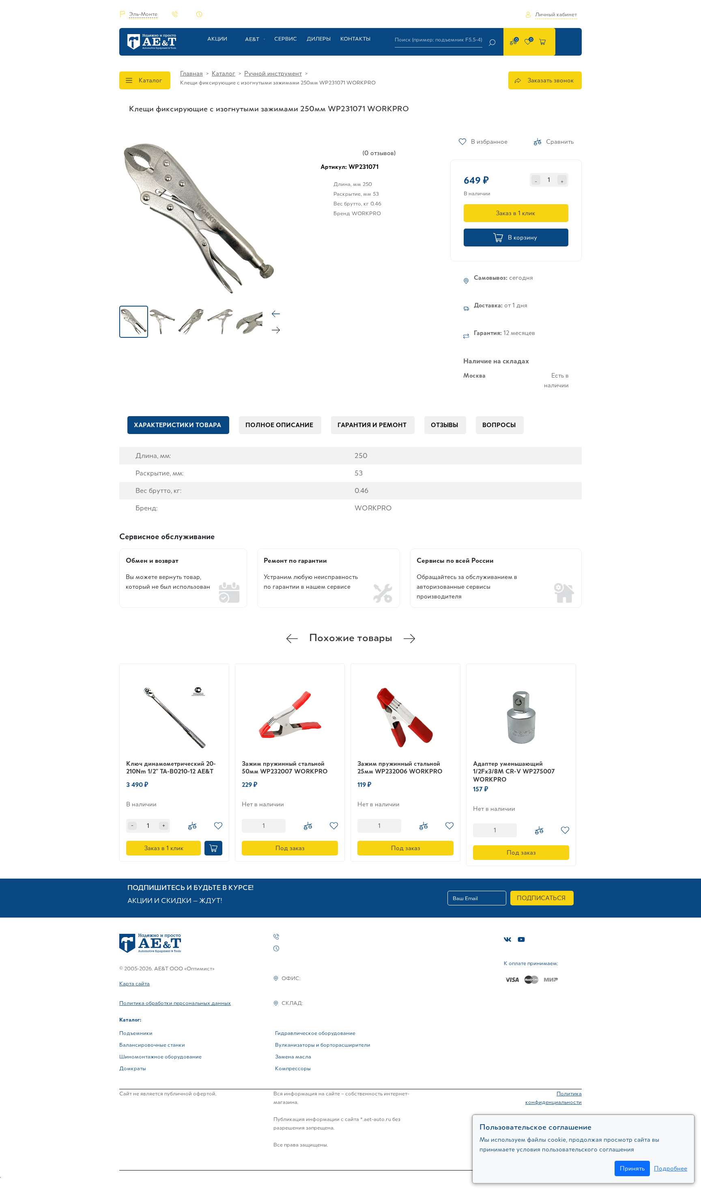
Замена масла (293, 1056)
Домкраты (132, 1068)
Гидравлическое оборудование (315, 1033)
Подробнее (670, 1168)
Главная (191, 73)
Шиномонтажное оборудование (160, 1056)
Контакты (355, 38)
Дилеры (319, 38)
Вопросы (499, 425)
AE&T (252, 39)
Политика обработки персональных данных (175, 1003)
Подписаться (541, 898)
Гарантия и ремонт (372, 425)
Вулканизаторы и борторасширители (322, 1044)
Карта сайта (134, 983)
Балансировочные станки (152, 1044)
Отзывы (444, 425)
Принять (632, 1168)
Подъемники (136, 1033)
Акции (217, 38)
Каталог (150, 80)
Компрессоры (293, 1068)
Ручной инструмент (273, 73)
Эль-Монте (143, 14)
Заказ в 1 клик (515, 213)
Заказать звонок (550, 80)
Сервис (285, 38)
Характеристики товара (177, 425)
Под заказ (290, 848)
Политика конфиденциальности (553, 1098)
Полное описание (279, 425)
